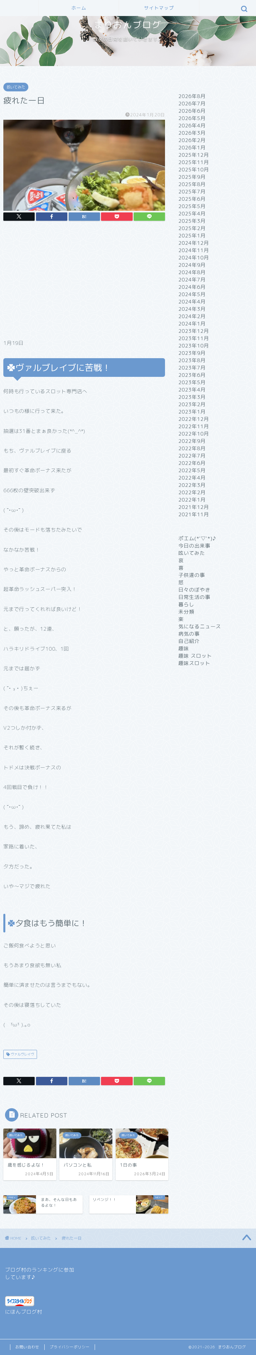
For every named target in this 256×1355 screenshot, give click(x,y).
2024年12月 (193, 242)
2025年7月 (192, 191)
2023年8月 (192, 360)
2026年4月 (192, 125)
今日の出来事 (194, 545)
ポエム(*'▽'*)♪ (197, 538)
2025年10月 (193, 169)
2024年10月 (193, 257)
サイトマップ (159, 8)
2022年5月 (192, 470)
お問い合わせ (27, 1347)
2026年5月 (192, 118)
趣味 (183, 648)
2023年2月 (192, 404)
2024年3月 (192, 308)
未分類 (186, 611)
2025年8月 (192, 184)
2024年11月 (193, 250)
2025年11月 (193, 162)
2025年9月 (192, 176)
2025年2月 (192, 228)
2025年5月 (192, 206)
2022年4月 (192, 477)
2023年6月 (192, 375)
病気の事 (189, 633)
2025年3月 (192, 220)
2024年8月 (192, 272)
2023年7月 (192, 367)
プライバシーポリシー (70, 1347)
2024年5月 (192, 294)
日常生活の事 (194, 597)
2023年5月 (192, 382)
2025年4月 (192, 213)
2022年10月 (193, 433)
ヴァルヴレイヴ (22, 1054)
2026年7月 (192, 103)
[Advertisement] (84, 281)
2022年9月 (192, 441)
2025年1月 (192, 235)
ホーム (78, 8)
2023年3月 (192, 397)
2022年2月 (192, 492)
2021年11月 (193, 514)
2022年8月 (192, 448)
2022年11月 (193, 426)
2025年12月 (193, 154)
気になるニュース (199, 626)
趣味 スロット (195, 655)
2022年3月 (192, 485)
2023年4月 (192, 389)
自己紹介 (189, 641)
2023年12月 (193, 330)
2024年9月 (192, 264)
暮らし (186, 604)
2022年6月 (192, 463)
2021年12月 (193, 507)
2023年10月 (193, 345)
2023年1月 (192, 411)
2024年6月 (192, 286)
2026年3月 (192, 132)
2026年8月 (192, 96)
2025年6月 (192, 198)
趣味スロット (194, 663)
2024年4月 (192, 301)
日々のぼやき (194, 589)
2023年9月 (192, 353)
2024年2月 (192, 316)
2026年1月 (192, 147)
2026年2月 (192, 140)
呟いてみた (16, 87)
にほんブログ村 (23, 1311)
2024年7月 (192, 279)
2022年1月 (192, 499)
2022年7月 (192, 455)
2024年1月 (192, 323)
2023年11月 (193, 338)
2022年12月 (193, 419)
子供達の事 (191, 575)
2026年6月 (192, 110)
